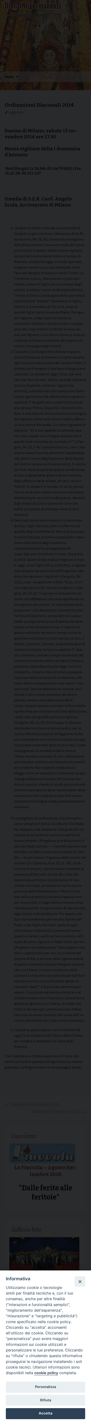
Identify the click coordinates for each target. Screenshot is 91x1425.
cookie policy (46, 1372)
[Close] (80, 1281)
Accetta (45, 1413)
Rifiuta (45, 1400)
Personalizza (45, 1387)
